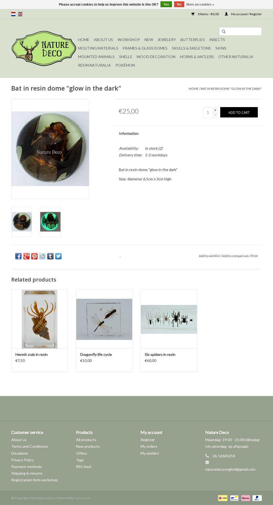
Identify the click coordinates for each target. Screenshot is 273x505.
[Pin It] (34, 256)
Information (129, 133)
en (20, 14)
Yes (166, 4)
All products (86, 439)
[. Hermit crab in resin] (39, 319)
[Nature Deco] (44, 48)
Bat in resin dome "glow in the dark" (231, 89)
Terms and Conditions (29, 446)
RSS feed (83, 466)
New (148, 39)
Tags (80, 460)
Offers (81, 453)
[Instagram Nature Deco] (141, 408)
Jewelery (167, 39)
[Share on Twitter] (58, 256)
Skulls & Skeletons (191, 48)
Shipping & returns (26, 473)
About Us (103, 39)
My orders (148, 446)
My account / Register (246, 14)
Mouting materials (98, 48)
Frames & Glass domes (145, 48)
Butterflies (192, 39)
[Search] (223, 31)
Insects (217, 39)
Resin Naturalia (94, 65)
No (179, 4)
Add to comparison (235, 256)
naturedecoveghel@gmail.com (230, 469)
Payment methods (26, 466)
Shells (125, 56)
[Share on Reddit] (42, 256)
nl (13, 14)
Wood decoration (155, 56)
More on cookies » (200, 4)
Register (147, 439)
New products (88, 446)
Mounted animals (96, 56)
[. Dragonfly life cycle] (104, 319)
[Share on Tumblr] (50, 256)
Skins (220, 48)
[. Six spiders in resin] (168, 319)
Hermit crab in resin (31, 354)
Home (83, 39)
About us (19, 439)
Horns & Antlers (197, 56)
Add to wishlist (209, 256)
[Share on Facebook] (18, 256)
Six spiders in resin (160, 354)
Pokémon (125, 65)
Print (254, 256)
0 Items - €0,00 (208, 14)
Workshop (129, 39)
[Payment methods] (222, 498)
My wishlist (149, 453)
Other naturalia (235, 56)
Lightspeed (82, 498)
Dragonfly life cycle (96, 354)
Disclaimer (19, 453)
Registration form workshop (34, 480)
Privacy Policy (22, 460)
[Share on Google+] (26, 256)
